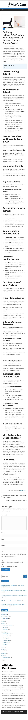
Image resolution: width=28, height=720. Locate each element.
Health (2, 647)
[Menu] (2, 10)
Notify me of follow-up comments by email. (12, 562)
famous (3, 621)
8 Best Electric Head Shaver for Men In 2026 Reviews (12, 600)
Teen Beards (5, 629)
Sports (2, 655)
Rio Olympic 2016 (6, 657)
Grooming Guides (6, 633)
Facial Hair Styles (5, 616)
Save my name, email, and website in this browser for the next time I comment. (13, 555)
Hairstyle (5, 627)
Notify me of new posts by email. (9, 566)
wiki (4, 29)
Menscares (12, 45)
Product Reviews (6, 640)
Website (3, 545)
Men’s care (22, 490)
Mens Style (5, 638)
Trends (4, 651)
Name (3, 533)
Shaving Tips (5, 642)
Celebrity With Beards (7, 625)
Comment (4, 515)
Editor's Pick (4, 614)
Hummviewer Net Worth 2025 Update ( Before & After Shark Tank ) (14, 496)
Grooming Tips (6, 635)
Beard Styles (5, 618)
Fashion (3, 623)
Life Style (3, 649)
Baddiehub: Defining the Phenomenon (15, 500)
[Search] (25, 576)
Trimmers (5, 644)
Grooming (3, 632)
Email (3, 539)
